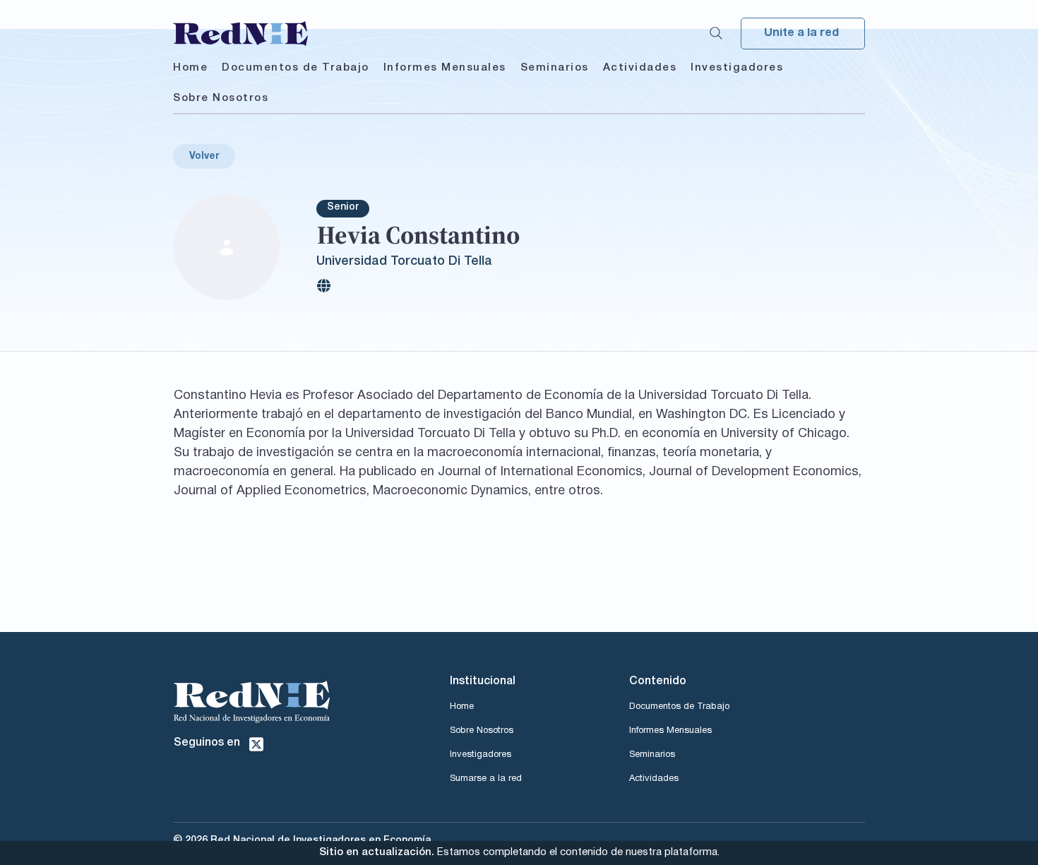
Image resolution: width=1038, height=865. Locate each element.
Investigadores (480, 755)
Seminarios (652, 755)
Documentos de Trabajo (679, 707)
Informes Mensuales (670, 731)
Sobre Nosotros (481, 731)
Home (462, 707)
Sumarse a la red (486, 779)
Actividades (654, 779)
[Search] (716, 33)
